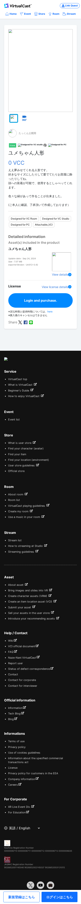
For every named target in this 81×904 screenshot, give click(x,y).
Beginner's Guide (19, 390)
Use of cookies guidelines (24, 752)
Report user (15, 663)
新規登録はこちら (21, 897)
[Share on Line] (31, 322)
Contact (13, 674)
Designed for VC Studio (55, 218)
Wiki (10, 640)
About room (16, 494)
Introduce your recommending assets (32, 618)
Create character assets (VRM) (28, 596)
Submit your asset (20, 607)
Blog (11, 719)
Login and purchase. (40, 300)
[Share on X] (20, 322)
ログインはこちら (59, 897)
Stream (71, 13)
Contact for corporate (22, 680)
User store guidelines (22, 465)
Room (56, 13)
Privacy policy (17, 747)
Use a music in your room (24, 517)
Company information (21, 779)
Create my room (18, 511)
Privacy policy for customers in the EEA (33, 773)
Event (27, 13)
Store (41, 13)
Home (13, 13)
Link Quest (71, 5)
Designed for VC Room (24, 218)
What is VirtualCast (20, 384)
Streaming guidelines (21, 551)
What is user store (20, 442)
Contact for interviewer (22, 685)
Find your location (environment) (28, 459)
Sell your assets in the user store (29, 613)
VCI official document (21, 646)
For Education (17, 812)
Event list (14, 419)
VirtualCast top (17, 379)
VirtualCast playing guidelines (27, 505)
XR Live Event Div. (19, 806)
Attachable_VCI (44, 224)
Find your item (17, 454)
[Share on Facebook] (25, 322)
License (12, 767)
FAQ (11, 651)
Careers (13, 784)
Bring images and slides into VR (28, 590)
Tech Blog (14, 713)
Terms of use (16, 741)
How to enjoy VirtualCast (24, 396)
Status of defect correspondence (29, 668)
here (50, 311)
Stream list (15, 540)
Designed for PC (20, 224)
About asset (16, 584)
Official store (16, 471)
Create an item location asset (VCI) (30, 601)
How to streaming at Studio (26, 545)
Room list (14, 500)
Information (15, 708)
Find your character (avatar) (26, 448)
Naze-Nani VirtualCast (22, 657)
